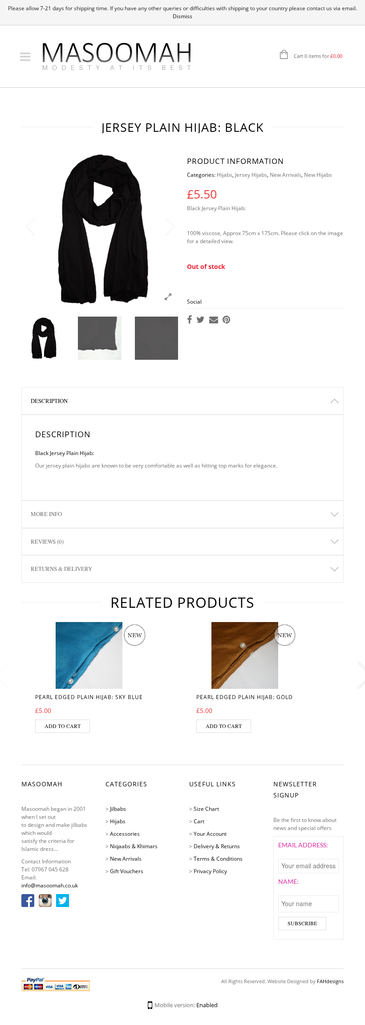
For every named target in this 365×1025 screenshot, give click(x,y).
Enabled (207, 1005)
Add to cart (63, 725)
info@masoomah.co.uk (49, 885)
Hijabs (224, 175)
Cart (199, 821)
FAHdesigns (330, 981)
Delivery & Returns (217, 846)
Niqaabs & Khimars (134, 846)
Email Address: (303, 845)
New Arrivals (285, 175)
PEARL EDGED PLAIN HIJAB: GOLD (244, 697)
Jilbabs (118, 809)
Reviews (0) (47, 541)
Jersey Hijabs (251, 175)
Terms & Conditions (218, 858)
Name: (288, 881)
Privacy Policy (210, 871)
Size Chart (206, 809)
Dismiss (182, 16)
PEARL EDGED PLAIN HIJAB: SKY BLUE (89, 697)
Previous (30, 227)
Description (49, 401)
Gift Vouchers (126, 871)
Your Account (210, 834)
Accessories (125, 834)
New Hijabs (318, 175)
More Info (46, 514)
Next (169, 227)
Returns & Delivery (61, 569)
